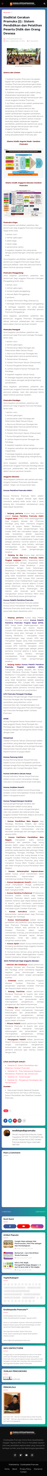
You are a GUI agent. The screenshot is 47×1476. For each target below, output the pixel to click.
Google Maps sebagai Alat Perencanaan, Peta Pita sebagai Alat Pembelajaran (28, 1243)
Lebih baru (7, 1211)
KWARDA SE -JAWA (34, 1288)
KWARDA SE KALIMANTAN (12, 1294)
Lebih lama (40, 1211)
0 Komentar (33, 41)
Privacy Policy (25, 1469)
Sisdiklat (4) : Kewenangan (19, 1077)
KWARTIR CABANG (29, 1297)
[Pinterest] (15, 1121)
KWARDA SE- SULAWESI (12, 1297)
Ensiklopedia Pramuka (29, 1465)
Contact (23, 1472)
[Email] (19, 1121)
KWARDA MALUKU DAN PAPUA (14, 1288)
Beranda (6, 12)
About (14, 1469)
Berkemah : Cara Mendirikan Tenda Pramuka (27, 1254)
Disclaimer (38, 1469)
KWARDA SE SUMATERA (32, 1294)
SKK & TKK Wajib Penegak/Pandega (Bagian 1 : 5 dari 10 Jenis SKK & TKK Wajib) (28, 1265)
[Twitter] (10, 1121)
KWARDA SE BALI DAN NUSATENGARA (16, 1291)
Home (7, 1469)
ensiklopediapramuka (23, 1130)
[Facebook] (5, 1121)
